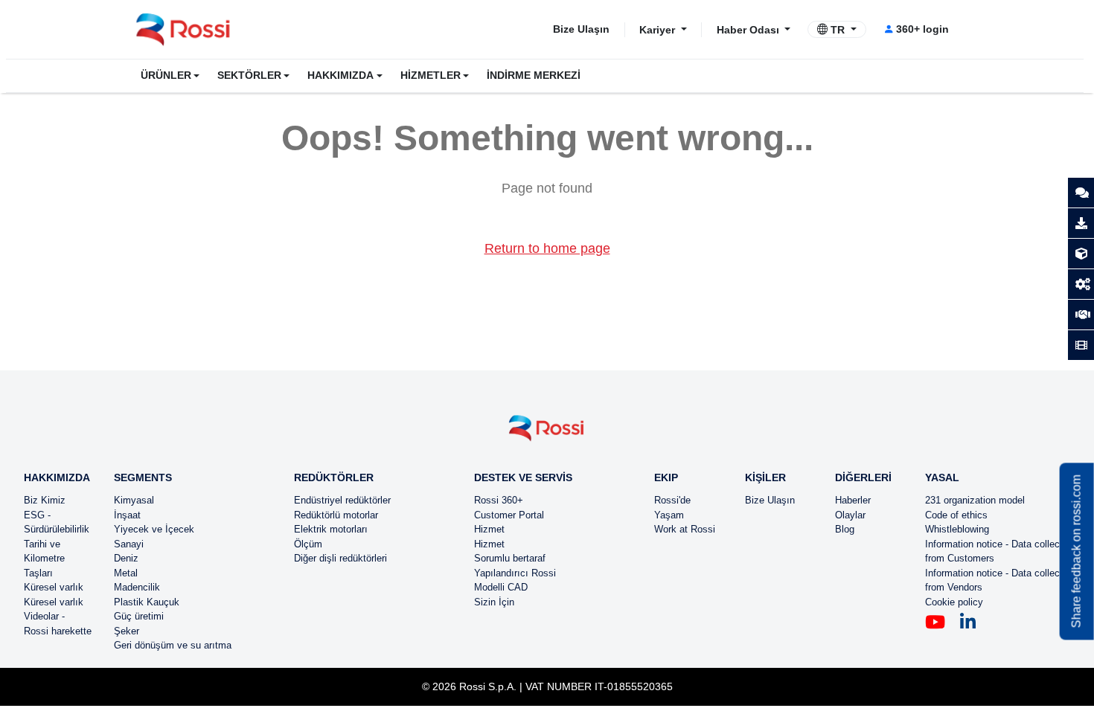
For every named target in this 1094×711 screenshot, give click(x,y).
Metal (126, 573)
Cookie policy (954, 602)
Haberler (853, 500)
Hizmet (489, 529)
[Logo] (547, 434)
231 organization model (975, 500)
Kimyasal (134, 500)
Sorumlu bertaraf (510, 558)
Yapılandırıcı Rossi (515, 573)
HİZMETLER (430, 75)
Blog (844, 529)
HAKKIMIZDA (340, 75)
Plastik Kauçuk (146, 602)
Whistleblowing (957, 529)
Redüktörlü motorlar (336, 515)
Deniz (126, 558)
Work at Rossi (684, 529)
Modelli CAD (501, 587)
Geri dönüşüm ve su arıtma (172, 645)
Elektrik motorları (331, 529)
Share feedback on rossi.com (1076, 551)
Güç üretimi (139, 616)
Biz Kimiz (44, 500)
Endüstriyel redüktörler (342, 500)
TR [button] (838, 30)
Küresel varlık (53, 587)
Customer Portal (509, 515)
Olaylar (850, 515)
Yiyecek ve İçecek (154, 529)
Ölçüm (308, 544)
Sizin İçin (494, 602)
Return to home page (547, 248)
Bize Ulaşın (581, 29)
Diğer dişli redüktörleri (340, 558)
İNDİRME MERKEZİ (533, 75)
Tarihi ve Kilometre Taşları (44, 558)
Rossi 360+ (498, 500)
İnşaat (127, 515)
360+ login (922, 29)
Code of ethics (956, 515)
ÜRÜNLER (166, 75)
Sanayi (129, 544)
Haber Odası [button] (749, 29)
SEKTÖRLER (249, 75)
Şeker (126, 631)
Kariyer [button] (658, 29)
